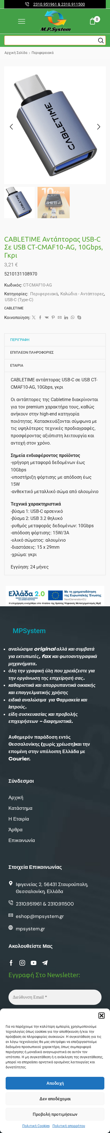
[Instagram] (22, 963)
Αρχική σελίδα (16, 52)
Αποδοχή (55, 1083)
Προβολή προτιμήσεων (55, 1114)
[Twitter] (33, 318)
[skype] (78, 318)
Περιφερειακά (43, 52)
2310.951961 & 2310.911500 (59, 4)
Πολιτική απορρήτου (68, 1126)
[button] (101, 1015)
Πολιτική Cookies (36, 1126)
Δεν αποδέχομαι (55, 1098)
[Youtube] (33, 963)
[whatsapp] (72, 318)
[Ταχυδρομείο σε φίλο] (59, 318)
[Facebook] (40, 318)
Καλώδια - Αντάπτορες (82, 293)
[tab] (19, 340)
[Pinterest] (53, 318)
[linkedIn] (66, 318)
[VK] (46, 318)
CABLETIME (13, 308)
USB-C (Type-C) (19, 299)
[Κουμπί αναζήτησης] (100, 40)
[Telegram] (45, 963)
